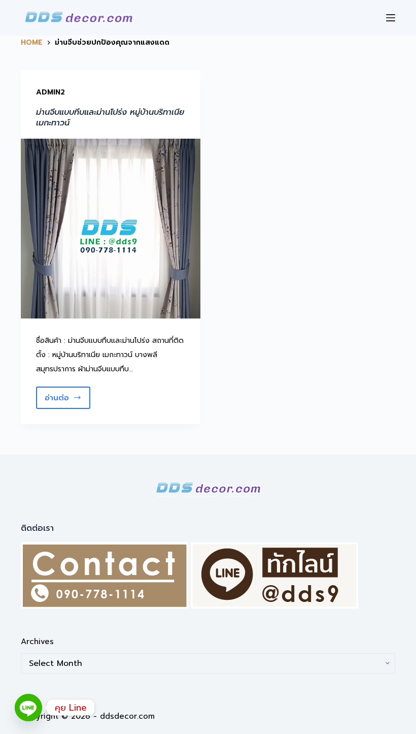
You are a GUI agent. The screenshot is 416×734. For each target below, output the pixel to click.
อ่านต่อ (63, 400)
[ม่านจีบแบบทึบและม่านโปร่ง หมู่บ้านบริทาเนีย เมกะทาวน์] (110, 228)
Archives (37, 641)
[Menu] (390, 17)
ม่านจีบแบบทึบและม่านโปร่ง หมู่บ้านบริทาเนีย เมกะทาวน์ (110, 117)
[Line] (28, 707)
